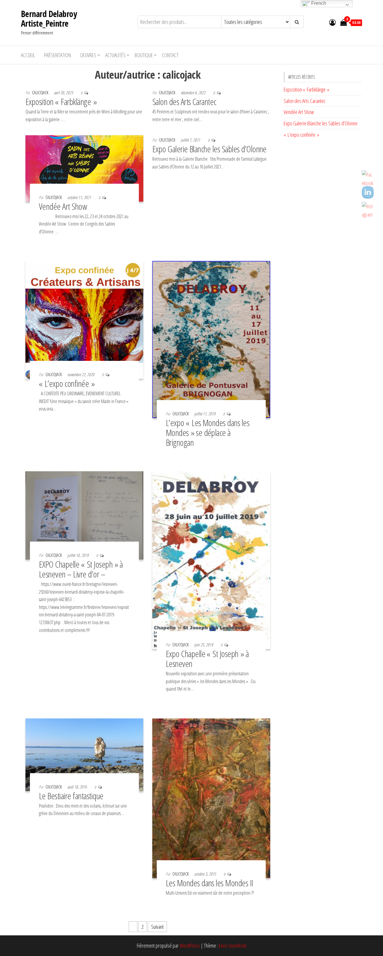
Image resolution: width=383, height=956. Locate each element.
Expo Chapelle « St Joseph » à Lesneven (207, 659)
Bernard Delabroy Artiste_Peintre (49, 18)
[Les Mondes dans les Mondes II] (211, 797)
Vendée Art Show (63, 206)
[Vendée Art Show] (84, 167)
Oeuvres (88, 55)
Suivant (157, 926)
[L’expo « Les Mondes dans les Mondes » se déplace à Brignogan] (211, 339)
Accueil (28, 55)
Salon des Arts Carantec (184, 101)
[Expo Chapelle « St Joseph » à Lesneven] (211, 559)
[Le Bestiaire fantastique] (84, 754)
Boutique (144, 55)
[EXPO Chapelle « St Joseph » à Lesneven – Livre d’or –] (84, 514)
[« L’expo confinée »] (84, 319)
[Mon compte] (332, 22)
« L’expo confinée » (67, 383)
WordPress (190, 945)
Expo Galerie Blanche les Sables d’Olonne (209, 149)
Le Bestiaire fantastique (71, 796)
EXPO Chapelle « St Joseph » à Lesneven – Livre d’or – (81, 569)
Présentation (57, 55)
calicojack (40, 92)
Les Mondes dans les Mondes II (209, 883)
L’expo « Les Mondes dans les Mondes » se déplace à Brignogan (207, 433)
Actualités (115, 55)
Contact (170, 55)
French (318, 3)
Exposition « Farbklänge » (61, 101)
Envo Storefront (232, 945)
